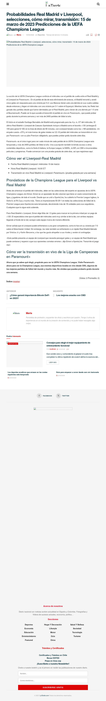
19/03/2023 (30, 35)
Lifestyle (53, 628)
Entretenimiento (29, 636)
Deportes (41, 35)
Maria (19, 35)
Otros (53, 640)
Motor (53, 632)
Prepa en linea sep (53, 660)
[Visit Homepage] (53, 3)
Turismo (77, 636)
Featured (29, 640)
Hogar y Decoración (53, 624)
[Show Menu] (7, 4)
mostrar (16, 281)
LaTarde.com (44, 695)
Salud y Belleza (77, 624)
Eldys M (52, 349)
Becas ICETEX (53, 658)
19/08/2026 (61, 349)
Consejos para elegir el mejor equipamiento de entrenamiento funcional (68, 344)
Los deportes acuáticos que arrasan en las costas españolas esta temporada (27, 373)
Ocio (53, 636)
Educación (29, 632)
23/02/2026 (61, 375)
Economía (28, 628)
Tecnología (77, 632)
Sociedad (77, 628)
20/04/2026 (12, 378)
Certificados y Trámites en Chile (53, 655)
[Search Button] (98, 4)
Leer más (54, 362)
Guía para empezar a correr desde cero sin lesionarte (77, 372)
